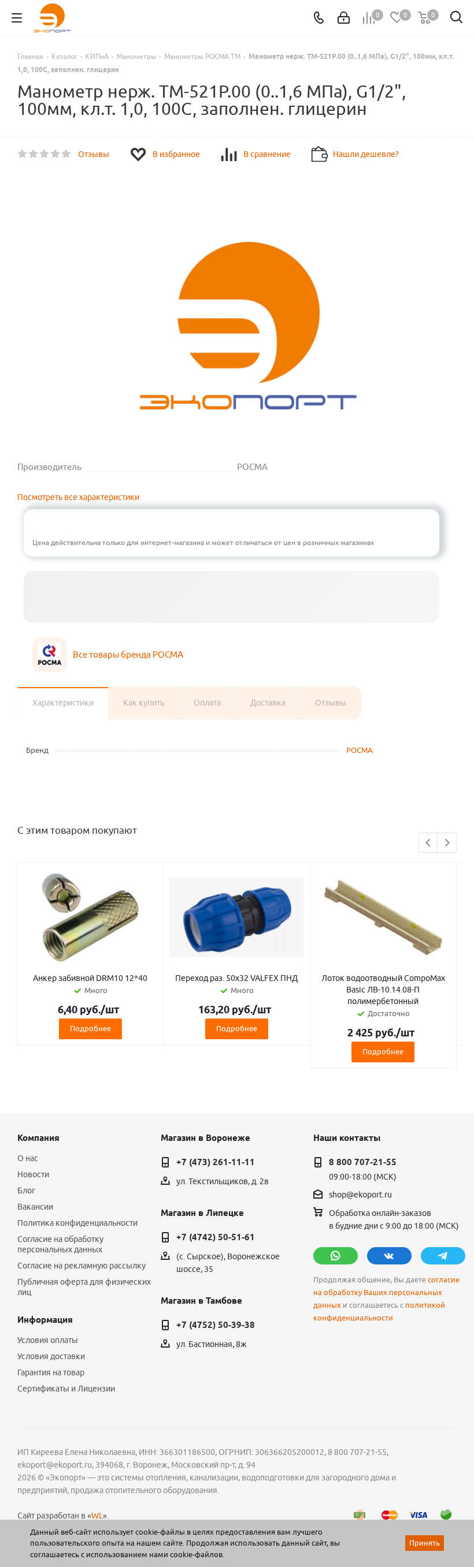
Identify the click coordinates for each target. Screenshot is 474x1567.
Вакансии (35, 1206)
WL (97, 1515)
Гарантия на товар (50, 1372)
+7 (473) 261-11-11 (215, 1162)
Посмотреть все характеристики (78, 497)
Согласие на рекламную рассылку (81, 1265)
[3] (44, 154)
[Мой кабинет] (344, 18)
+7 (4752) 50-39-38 (215, 1325)
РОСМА (359, 750)
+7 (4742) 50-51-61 (215, 1237)
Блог (26, 1190)
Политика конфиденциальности (77, 1223)
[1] (22, 154)
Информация (45, 1320)
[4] (55, 154)
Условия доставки (51, 1356)
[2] (33, 154)
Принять (424, 1542)
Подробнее (90, 1028)
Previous (428, 843)
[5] (66, 154)
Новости (33, 1174)
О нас (27, 1158)
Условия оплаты (47, 1340)
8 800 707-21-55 (363, 1162)
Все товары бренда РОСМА (128, 654)
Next (447, 843)
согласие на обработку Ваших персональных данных (386, 1292)
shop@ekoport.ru (360, 1194)
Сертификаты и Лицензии (66, 1388)
